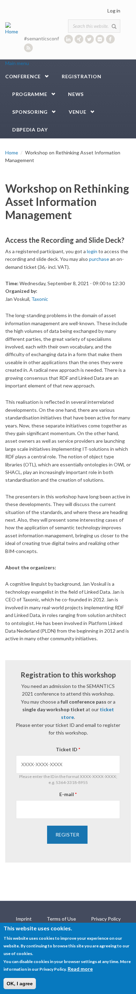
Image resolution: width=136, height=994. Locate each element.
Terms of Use (61, 919)
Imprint (24, 919)
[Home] (13, 28)
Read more (80, 969)
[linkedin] (68, 39)
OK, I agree (20, 983)
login (92, 251)
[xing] (79, 39)
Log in (113, 11)
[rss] (28, 47)
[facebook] (110, 39)
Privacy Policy (106, 919)
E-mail (68, 794)
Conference (23, 76)
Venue (77, 112)
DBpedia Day (30, 130)
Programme (29, 94)
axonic (41, 299)
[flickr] (100, 39)
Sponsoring (30, 112)
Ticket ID (68, 749)
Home (11, 152)
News (76, 94)
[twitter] (89, 39)
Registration (81, 76)
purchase (99, 259)
